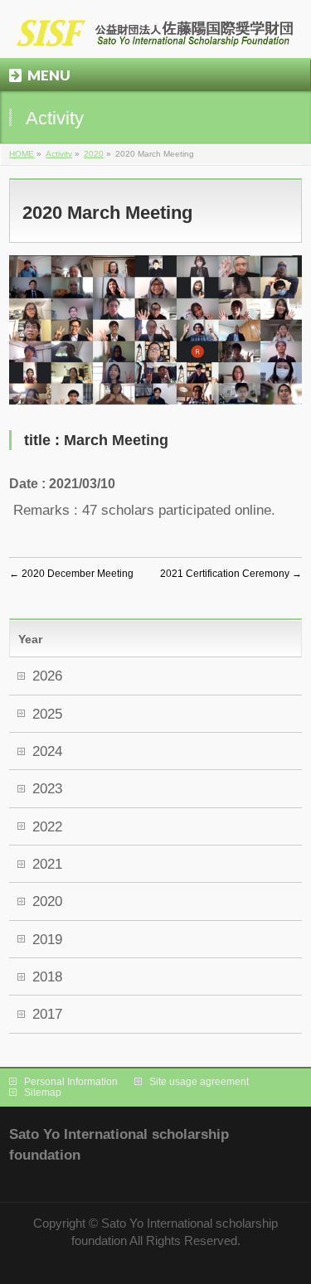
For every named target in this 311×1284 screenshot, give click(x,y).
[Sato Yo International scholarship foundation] (155, 31)
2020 (94, 153)
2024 (47, 751)
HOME (21, 153)
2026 (47, 676)
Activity (59, 153)
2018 (47, 977)
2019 (47, 939)
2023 (47, 789)
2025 (47, 714)
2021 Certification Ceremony (231, 573)
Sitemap (42, 1092)
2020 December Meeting (71, 573)
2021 (47, 864)
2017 (47, 1014)
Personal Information (71, 1082)
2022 (47, 827)
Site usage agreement (199, 1082)
